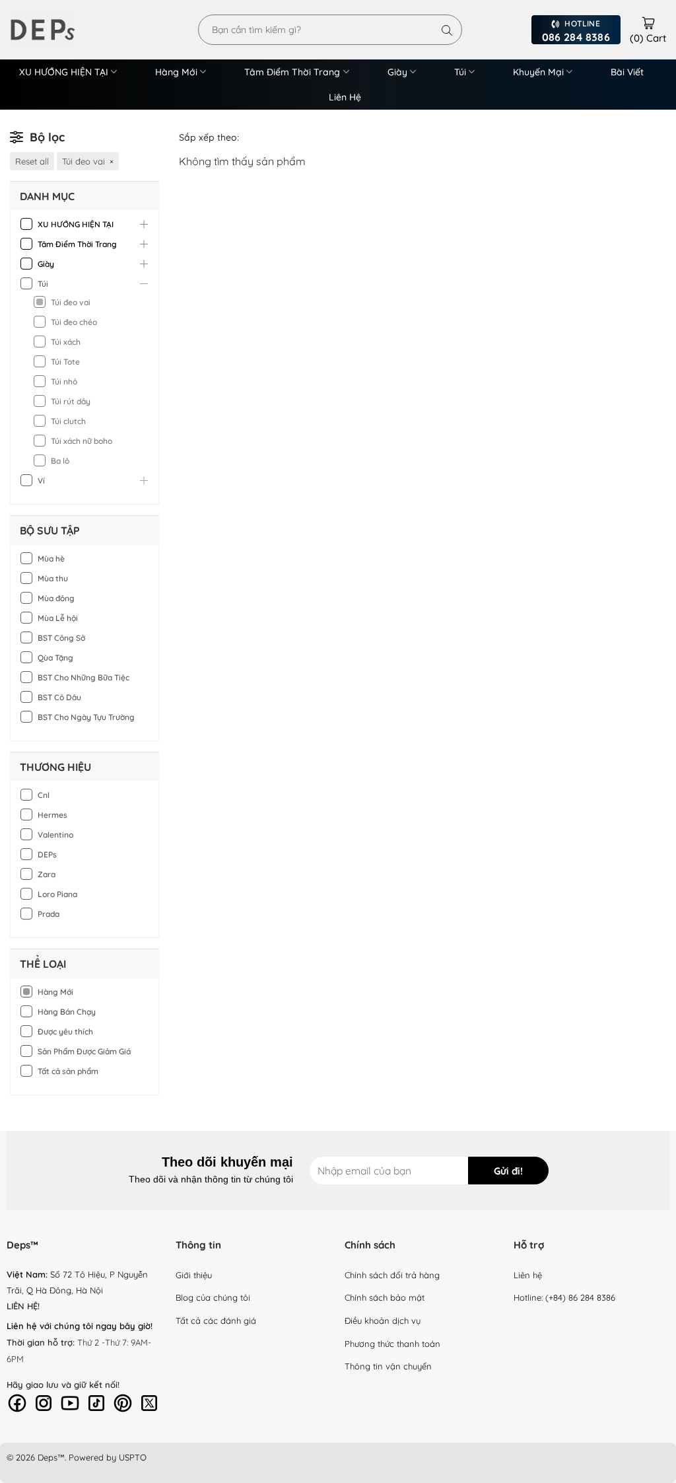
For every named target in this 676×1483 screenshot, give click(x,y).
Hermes (52, 815)
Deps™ (51, 1457)
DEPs (47, 854)
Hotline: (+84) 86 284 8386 (564, 1297)
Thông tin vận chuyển (388, 1366)
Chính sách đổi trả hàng (392, 1275)
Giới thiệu (194, 1275)
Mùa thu (53, 578)
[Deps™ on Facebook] (17, 1401)
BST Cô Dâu (59, 697)
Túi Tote (65, 362)
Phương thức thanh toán (392, 1343)
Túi (460, 72)
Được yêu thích (65, 1031)
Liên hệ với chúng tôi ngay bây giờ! (79, 1325)
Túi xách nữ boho (81, 441)
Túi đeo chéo (74, 322)
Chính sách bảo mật (384, 1297)
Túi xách (66, 342)
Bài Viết (627, 72)
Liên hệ (528, 1275)
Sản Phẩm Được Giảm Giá (84, 1051)
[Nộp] (446, 29)
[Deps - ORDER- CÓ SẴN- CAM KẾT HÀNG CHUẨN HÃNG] (59, 29)
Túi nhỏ (64, 381)
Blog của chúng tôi (213, 1297)
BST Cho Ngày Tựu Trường (86, 717)
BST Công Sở (61, 638)
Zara (46, 874)
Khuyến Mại (538, 72)
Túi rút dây (70, 401)
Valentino (55, 835)
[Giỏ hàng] (648, 21)
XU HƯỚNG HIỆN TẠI (63, 72)
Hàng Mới (176, 72)
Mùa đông (56, 598)
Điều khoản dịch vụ (383, 1320)
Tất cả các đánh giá (216, 1320)
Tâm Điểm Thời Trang (292, 72)
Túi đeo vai (70, 302)
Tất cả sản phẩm (68, 1071)
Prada (48, 914)
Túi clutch (68, 421)
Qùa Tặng (55, 658)
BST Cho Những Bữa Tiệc (83, 677)
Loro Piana (57, 894)
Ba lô (60, 461)
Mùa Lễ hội (58, 618)
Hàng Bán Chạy (67, 1012)
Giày (397, 72)
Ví (41, 481)
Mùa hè (51, 558)
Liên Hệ (345, 97)
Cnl (44, 795)
